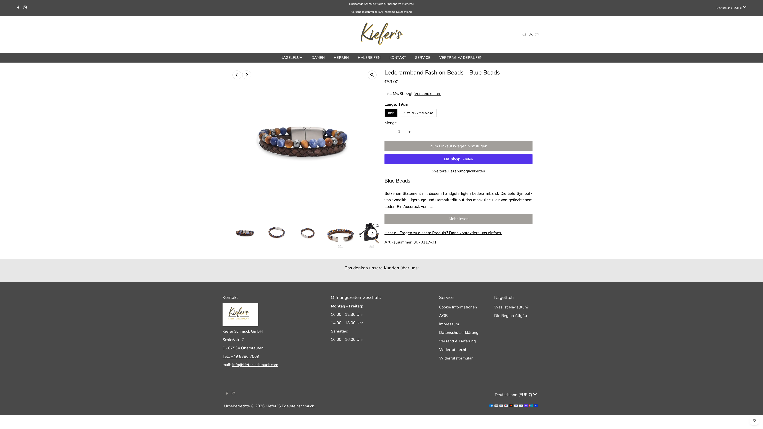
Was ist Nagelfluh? (511, 307)
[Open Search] (524, 34)
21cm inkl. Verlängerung (418, 113)
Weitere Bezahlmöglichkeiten (458, 171)
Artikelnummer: (398, 242)
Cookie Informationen (458, 307)
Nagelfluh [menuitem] (292, 57)
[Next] (246, 74)
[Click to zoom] (372, 75)
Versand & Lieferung (457, 341)
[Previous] (236, 74)
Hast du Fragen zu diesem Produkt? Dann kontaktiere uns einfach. (443, 233)
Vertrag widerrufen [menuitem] (460, 57)
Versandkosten (427, 93)
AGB (443, 315)
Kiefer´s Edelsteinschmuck (290, 406)
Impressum (449, 324)
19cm (391, 113)
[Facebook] (18, 8)
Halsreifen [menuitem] (369, 57)
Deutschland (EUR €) (730, 8)
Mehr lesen (459, 218)
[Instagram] (25, 8)
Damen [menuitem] (318, 57)
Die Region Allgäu (510, 315)
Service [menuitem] (422, 57)
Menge (390, 123)
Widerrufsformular (456, 358)
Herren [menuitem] (341, 57)
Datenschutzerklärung (458, 332)
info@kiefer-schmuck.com (255, 364)
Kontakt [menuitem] (397, 57)
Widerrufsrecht (452, 349)
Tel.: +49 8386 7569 (241, 356)
